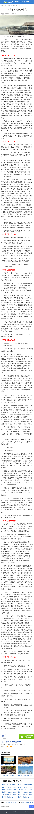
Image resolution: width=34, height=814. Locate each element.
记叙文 (19, 5)
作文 (14, 5)
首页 (9, 5)
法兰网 (14, 812)
